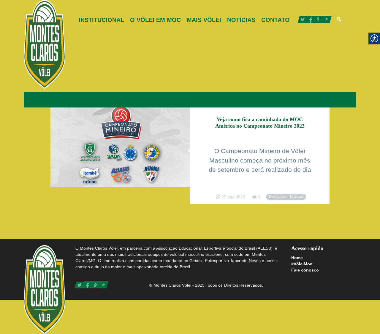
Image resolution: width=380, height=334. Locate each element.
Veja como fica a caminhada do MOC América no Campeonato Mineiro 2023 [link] (260, 122)
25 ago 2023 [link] (232, 197)
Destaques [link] (82, 100)
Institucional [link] (101, 20)
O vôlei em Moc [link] (155, 20)
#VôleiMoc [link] (301, 263)
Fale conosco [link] (305, 270)
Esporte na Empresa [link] (117, 100)
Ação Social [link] (38, 100)
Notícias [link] (241, 20)
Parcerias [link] (217, 100)
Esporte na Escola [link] (160, 100)
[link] (44, 44)
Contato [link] (275, 20)
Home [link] (297, 257)
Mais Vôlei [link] (204, 20)
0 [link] (258, 197)
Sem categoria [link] (285, 100)
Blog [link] (61, 100)
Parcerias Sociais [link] (249, 100)
